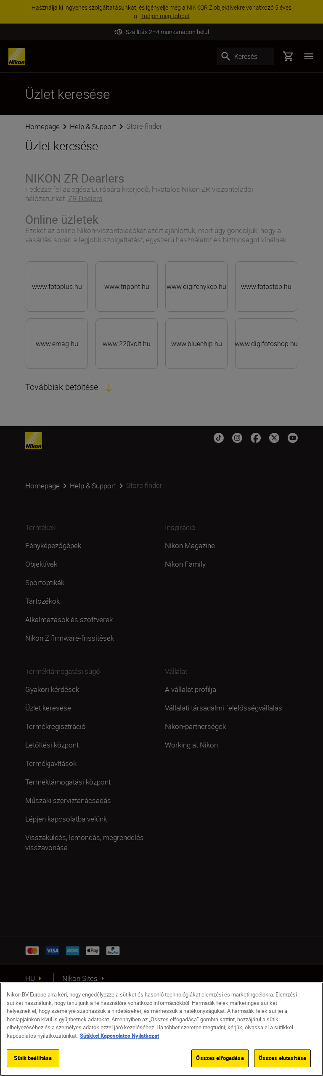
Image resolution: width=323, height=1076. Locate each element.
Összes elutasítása (282, 1058)
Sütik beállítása (33, 1058)
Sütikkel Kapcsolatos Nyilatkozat (119, 1035)
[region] (161, 1029)
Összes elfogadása (220, 1058)
